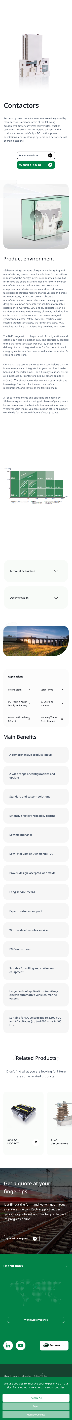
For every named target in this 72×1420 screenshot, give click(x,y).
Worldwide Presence (36, 1319)
